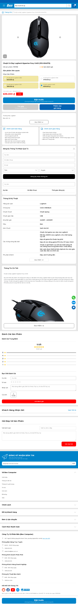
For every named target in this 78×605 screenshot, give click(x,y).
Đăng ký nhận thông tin (39, 176)
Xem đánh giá (48, 67)
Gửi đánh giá (39, 401)
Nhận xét (5, 387)
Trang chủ (8, 12)
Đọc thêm (38, 122)
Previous (18, 37)
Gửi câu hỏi (69, 444)
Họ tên (4, 378)
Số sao (4, 382)
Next (60, 37)
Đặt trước (39, 601)
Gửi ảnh (4, 394)
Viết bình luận (6, 428)
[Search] (69, 6)
